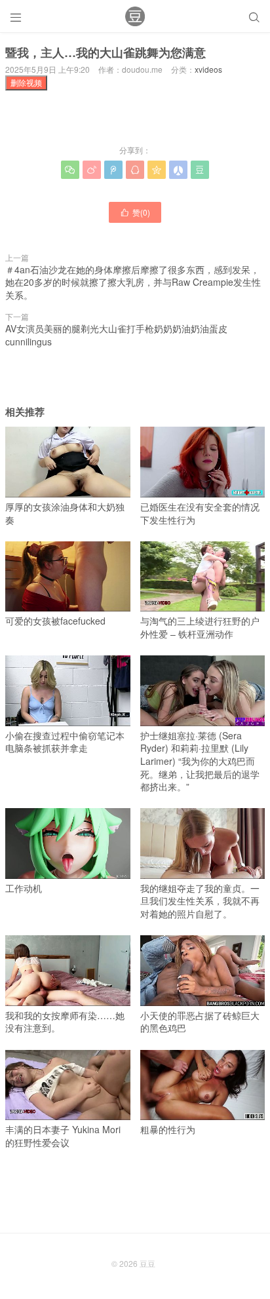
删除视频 (26, 82)
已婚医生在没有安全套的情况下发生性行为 (200, 513)
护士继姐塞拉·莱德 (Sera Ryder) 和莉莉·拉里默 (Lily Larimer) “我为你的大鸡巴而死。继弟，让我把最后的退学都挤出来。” (200, 761)
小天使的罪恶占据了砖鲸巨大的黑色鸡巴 (200, 1021)
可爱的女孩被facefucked (55, 620)
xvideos (208, 69)
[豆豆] (135, 16)
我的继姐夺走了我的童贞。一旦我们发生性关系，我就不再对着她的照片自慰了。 (200, 901)
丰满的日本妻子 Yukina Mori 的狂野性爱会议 (63, 1136)
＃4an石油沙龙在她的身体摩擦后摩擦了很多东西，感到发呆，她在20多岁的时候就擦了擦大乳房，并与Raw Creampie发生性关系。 (133, 282)
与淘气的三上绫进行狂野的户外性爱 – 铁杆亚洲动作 (200, 627)
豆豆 (147, 1263)
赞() (135, 212)
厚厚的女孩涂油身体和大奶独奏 (65, 513)
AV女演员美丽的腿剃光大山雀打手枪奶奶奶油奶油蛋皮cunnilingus (116, 335)
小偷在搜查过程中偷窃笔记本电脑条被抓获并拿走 (65, 741)
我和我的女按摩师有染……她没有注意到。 (65, 1021)
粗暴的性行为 (167, 1129)
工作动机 (23, 888)
